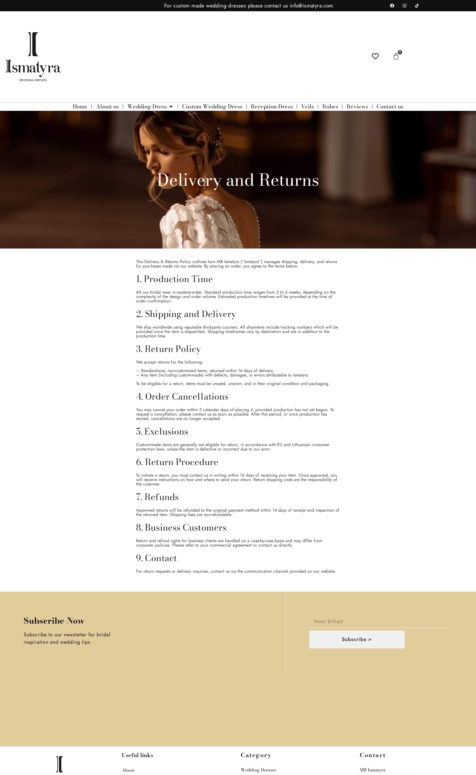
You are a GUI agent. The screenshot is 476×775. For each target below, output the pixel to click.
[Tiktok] (417, 6)
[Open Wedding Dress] (171, 106)
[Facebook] (392, 6)
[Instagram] (405, 6)
